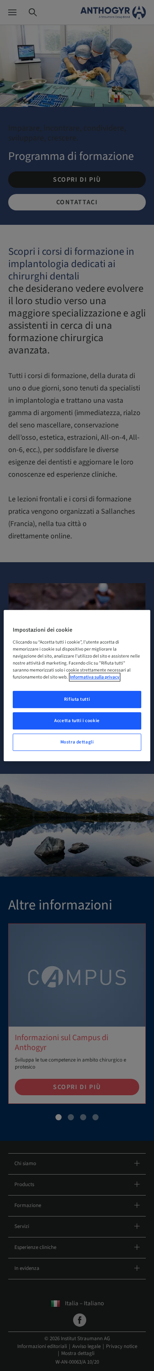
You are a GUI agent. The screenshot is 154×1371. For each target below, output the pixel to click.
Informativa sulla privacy (95, 677)
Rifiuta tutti (77, 699)
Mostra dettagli (77, 742)
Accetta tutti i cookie (77, 720)
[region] (77, 685)
